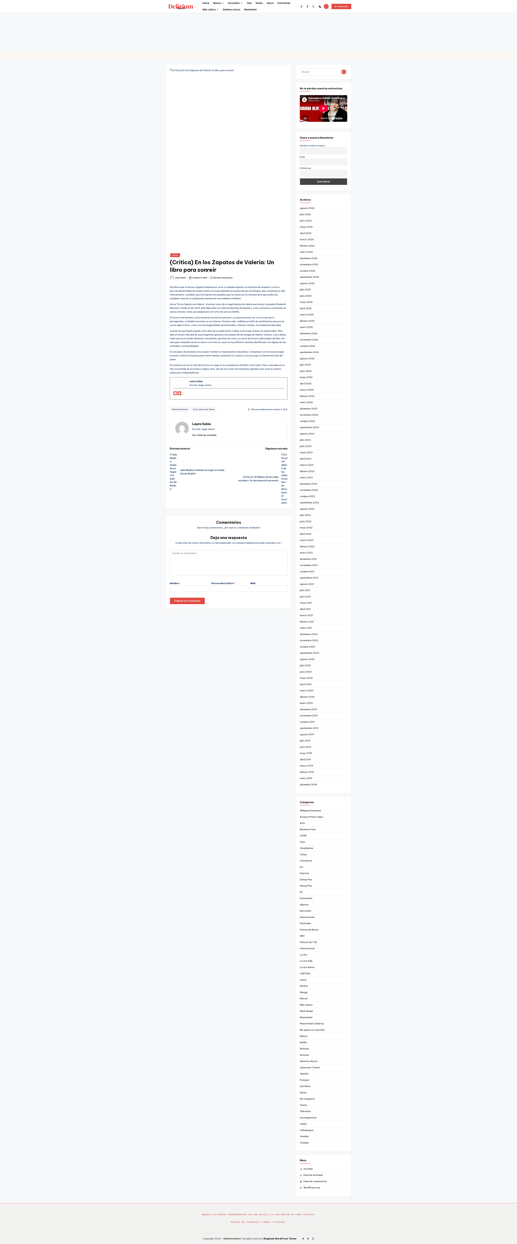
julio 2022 (305, 515)
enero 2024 (306, 402)
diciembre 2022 (308, 483)
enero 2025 (306, 327)
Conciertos (306, 860)
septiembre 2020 (309, 652)
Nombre (175, 583)
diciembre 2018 (308, 784)
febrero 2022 (307, 546)
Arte (302, 823)
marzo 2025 (307, 314)
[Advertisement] (258, 33)
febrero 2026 (307, 245)
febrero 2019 (307, 772)
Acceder (308, 1168)
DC (301, 867)
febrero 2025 (307, 320)
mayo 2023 (306, 452)
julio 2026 (305, 214)
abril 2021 (305, 609)
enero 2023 (306, 477)
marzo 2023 (307, 464)
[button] (341, 6)
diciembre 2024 (308, 333)
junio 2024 (306, 371)
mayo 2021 (306, 602)
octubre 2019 (307, 721)
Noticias (304, 1048)
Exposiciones (307, 917)
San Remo (305, 1086)
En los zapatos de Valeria (204, 409)
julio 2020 (305, 665)
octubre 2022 (307, 496)
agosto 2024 (307, 358)
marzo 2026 (307, 239)
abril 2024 (305, 383)
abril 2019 (305, 759)
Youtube (304, 1136)
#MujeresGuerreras (310, 810)
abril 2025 (305, 308)
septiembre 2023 (309, 427)
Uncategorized (308, 1117)
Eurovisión (305, 910)
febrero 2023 (307, 471)
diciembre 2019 (308, 709)
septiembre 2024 (309, 352)
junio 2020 (306, 671)
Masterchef (306, 1017)
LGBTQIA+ (305, 973)
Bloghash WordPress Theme (279, 1238)
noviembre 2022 (309, 490)
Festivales (305, 923)
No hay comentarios (223, 278)
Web (253, 583)
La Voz (303, 954)
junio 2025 (306, 295)
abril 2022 (305, 533)
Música (304, 1036)
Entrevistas (306, 898)
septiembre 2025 (309, 277)
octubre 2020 (307, 646)
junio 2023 (306, 446)
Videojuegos (307, 1130)
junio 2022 (306, 521)
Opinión (304, 1073)
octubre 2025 (307, 270)
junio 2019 (305, 746)
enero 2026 (306, 251)
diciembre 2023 (308, 408)
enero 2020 (306, 703)
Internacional (307, 948)
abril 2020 (306, 684)
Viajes (303, 1123)
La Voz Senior (307, 967)
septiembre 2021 (309, 577)
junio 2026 (306, 220)
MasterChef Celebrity (312, 1023)
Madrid (304, 986)
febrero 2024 (307, 396)
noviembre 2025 (309, 264)
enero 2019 (306, 778)
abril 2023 (305, 458)
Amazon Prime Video (311, 816)
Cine (302, 841)
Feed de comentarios (315, 1181)
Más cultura (306, 1004)
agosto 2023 (307, 433)
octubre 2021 (307, 571)
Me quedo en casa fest (312, 1029)
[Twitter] (179, 394)
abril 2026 (305, 233)
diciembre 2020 (308, 634)
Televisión (305, 1111)
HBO (302, 935)
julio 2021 (305, 590)
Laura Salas (201, 424)
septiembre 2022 (309, 502)
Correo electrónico (223, 583)
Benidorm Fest (308, 829)
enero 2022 (306, 552)
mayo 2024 (306, 377)
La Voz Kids (306, 960)
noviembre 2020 (309, 640)
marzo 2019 (306, 765)
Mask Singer (306, 1011)
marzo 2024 (307, 389)
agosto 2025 (307, 283)
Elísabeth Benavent (180, 409)
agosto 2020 (307, 659)
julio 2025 (305, 289)
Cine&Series (306, 848)
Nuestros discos (308, 1061)
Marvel (303, 998)
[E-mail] (175, 394)
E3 (301, 892)
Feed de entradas (313, 1175)
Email (302, 157)
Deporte (304, 873)
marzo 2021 (306, 615)
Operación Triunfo (310, 1067)
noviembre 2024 (309, 339)
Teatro (303, 1105)
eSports (304, 904)
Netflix (303, 1042)
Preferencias (305, 168)
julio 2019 (305, 740)
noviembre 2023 (309, 414)
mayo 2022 (306, 527)
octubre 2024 (307, 346)
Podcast (304, 1080)
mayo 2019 (306, 753)
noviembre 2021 (309, 565)
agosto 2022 (307, 508)
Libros (175, 255)
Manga (304, 992)
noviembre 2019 (309, 715)
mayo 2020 (306, 677)
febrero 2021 (307, 621)
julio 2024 (305, 364)
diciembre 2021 (308, 559)
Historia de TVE (308, 942)
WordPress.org (311, 1187)
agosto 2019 (307, 734)
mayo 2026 (306, 226)
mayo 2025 (306, 302)
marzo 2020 (307, 690)
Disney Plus (306, 879)
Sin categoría (307, 1098)
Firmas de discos (309, 929)
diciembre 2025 (308, 258)
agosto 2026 (307, 208)
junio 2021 (305, 596)
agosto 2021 (307, 584)
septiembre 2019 (309, 728)
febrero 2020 (307, 696)
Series (303, 1092)
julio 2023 (305, 439)
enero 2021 (306, 627)
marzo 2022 (307, 540)
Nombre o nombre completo (312, 145)
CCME (303, 835)
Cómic (303, 854)
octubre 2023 (307, 421)
